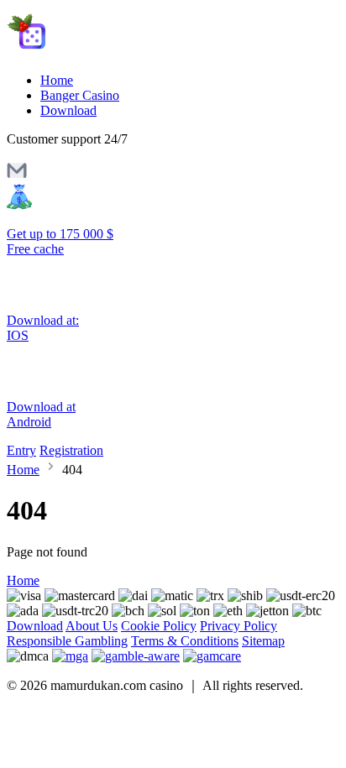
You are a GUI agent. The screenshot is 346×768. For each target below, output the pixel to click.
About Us (92, 626)
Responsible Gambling (67, 641)
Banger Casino (79, 95)
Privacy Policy (238, 626)
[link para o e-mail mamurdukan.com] (17, 176)
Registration (71, 450)
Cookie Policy (159, 626)
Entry (21, 450)
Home (56, 80)
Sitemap (263, 641)
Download (68, 110)
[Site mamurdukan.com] (78, 51)
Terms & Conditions (185, 641)
